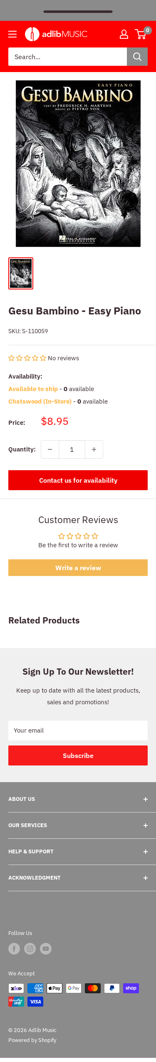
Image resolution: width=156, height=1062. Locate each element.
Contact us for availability (78, 480)
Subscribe (78, 755)
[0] (141, 34)
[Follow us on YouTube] (46, 949)
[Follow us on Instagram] (30, 949)
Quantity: (22, 449)
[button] (28, 358)
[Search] (137, 56)
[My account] (124, 34)
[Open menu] (12, 34)
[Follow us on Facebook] (14, 949)
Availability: (25, 376)
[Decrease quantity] (50, 449)
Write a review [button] (78, 567)
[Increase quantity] (94, 449)
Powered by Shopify (32, 1040)
